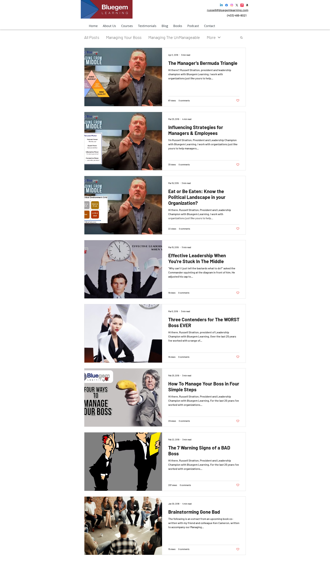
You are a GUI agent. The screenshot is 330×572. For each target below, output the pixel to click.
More (211, 37)
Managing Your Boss (123, 37)
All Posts (91, 37)
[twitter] (237, 5)
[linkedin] (221, 5)
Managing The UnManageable (174, 37)
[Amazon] (247, 5)
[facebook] (226, 5)
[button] (241, 38)
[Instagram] (231, 5)
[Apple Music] (242, 5)
